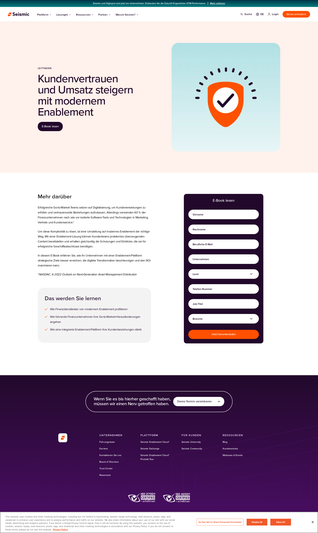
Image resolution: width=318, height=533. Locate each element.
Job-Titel (198, 304)
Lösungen (62, 14)
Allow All (280, 522)
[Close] (312, 522)
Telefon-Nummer (202, 289)
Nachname (199, 229)
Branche (198, 319)
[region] (159, 522)
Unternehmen (201, 259)
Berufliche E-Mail (203, 244)
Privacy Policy (60, 529)
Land (195, 274)
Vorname (198, 214)
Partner (102, 14)
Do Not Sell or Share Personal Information (220, 522)
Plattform (42, 14)
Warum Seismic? (125, 14)
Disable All (257, 522)
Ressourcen (83, 14)
